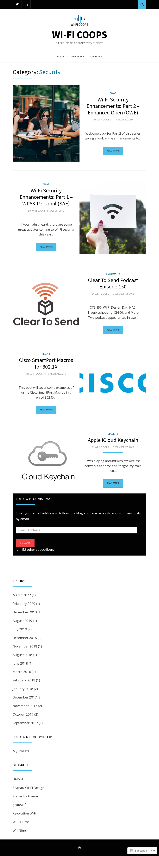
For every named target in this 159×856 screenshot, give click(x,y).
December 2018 (25, 637)
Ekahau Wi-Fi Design (28, 787)
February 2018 (24, 680)
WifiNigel (20, 830)
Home (60, 56)
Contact (96, 56)
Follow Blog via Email (34, 499)
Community (113, 273)
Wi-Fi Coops (79, 34)
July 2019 (20, 629)
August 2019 (22, 620)
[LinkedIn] (26, 4)
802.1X (46, 354)
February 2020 (24, 603)
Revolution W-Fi (25, 813)
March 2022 (22, 595)
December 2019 (25, 612)
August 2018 (22, 655)
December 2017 (25, 697)
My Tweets (21, 751)
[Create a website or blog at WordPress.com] (79, 848)
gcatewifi (19, 804)
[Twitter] (17, 4)
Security (113, 433)
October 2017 (23, 714)
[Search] (142, 4)
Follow (25, 542)
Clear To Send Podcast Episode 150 (113, 283)
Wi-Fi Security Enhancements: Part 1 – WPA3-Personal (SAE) (46, 197)
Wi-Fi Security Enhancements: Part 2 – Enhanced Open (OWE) (113, 106)
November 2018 (25, 646)
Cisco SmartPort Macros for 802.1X (46, 363)
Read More (113, 150)
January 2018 (23, 688)
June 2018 (20, 663)
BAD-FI (18, 779)
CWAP (113, 93)
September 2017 (25, 723)
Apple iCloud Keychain (113, 439)
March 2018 (22, 671)
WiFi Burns (21, 822)
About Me (77, 56)
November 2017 (25, 706)
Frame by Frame (25, 796)
